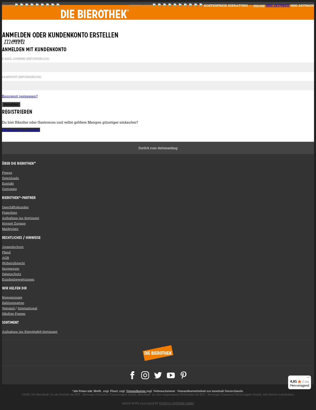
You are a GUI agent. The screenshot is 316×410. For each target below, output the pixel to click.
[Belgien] (196, 5)
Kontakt (8, 183)
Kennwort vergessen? (20, 96)
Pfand (6, 252)
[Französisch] (43, 5)
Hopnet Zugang (14, 223)
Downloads (10, 178)
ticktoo (176, 403)
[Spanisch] (53, 5)
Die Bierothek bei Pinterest (183, 375)
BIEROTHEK (95, 14)
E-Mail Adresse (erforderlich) (25, 58)
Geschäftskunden (15, 207)
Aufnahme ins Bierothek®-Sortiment (30, 332)
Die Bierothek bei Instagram (145, 375)
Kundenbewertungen (18, 279)
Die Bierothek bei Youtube (171, 375)
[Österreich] (160, 5)
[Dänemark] (58, 5)
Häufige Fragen (13, 314)
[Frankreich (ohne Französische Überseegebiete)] (180, 5)
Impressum (10, 268)
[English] (22, 5)
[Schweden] (32, 5)
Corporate (9, 189)
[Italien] (170, 5)
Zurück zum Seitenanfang (158, 148)
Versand (9, 308)
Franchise (9, 212)
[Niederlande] (186, 5)
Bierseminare (12, 297)
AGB (5, 258)
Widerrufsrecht (13, 263)
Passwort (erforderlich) (21, 77)
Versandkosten (136, 391)
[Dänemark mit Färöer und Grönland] (191, 5)
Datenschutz (11, 274)
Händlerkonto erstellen (21, 130)
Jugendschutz (13, 247)
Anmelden (66, 27)
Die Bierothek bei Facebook (132, 375)
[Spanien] (201, 5)
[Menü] (308, 378)
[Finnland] (27, 5)
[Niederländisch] (38, 5)
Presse (7, 173)
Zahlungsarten (13, 303)
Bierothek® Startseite (158, 353)
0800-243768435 (278, 5)
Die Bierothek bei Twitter (158, 375)
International (27, 308)
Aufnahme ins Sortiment (20, 218)
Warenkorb (77, 27)
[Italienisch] (48, 5)
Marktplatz (10, 229)
